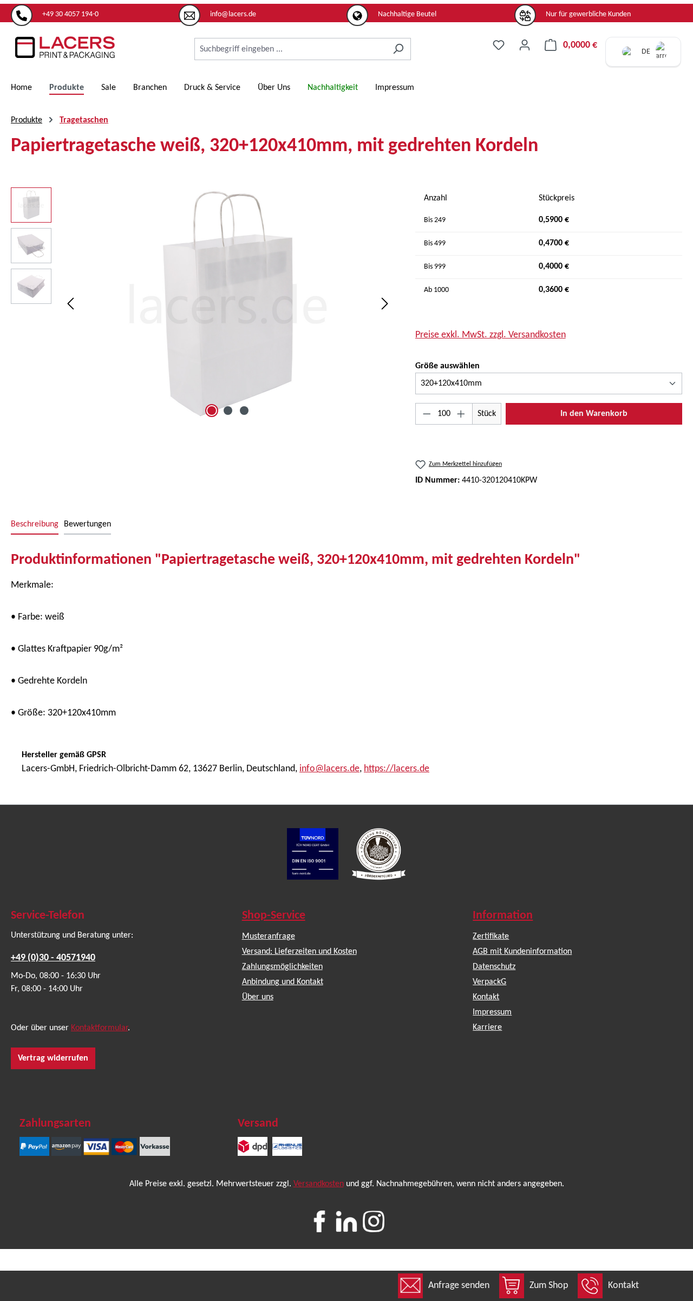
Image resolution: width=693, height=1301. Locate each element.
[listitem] (95, 10)
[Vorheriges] (70, 304)
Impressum (492, 1012)
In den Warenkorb (593, 413)
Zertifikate (491, 936)
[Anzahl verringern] (426, 414)
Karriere (487, 1027)
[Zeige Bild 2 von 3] (228, 410)
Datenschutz (494, 966)
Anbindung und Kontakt (282, 982)
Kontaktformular (99, 1028)
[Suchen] (398, 49)
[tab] (34, 525)
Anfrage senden (458, 1285)
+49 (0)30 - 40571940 (53, 958)
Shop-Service (273, 915)
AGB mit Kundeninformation (522, 951)
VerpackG (489, 982)
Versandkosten (318, 1184)
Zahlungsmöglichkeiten (282, 966)
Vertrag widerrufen (53, 1058)
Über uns (257, 997)
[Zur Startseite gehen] (65, 47)
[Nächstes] (385, 304)
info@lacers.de (329, 769)
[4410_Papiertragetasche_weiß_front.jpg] (228, 303)
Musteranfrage (268, 936)
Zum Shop (548, 1285)
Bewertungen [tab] (87, 524)
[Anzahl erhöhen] (461, 414)
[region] (202, 303)
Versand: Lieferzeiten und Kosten (299, 951)
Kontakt (623, 1285)
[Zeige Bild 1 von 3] (211, 410)
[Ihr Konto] (525, 45)
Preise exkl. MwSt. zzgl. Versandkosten (490, 335)
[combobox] (290, 49)
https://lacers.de (396, 769)
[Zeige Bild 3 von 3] (244, 410)
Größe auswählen (447, 365)
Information (503, 915)
